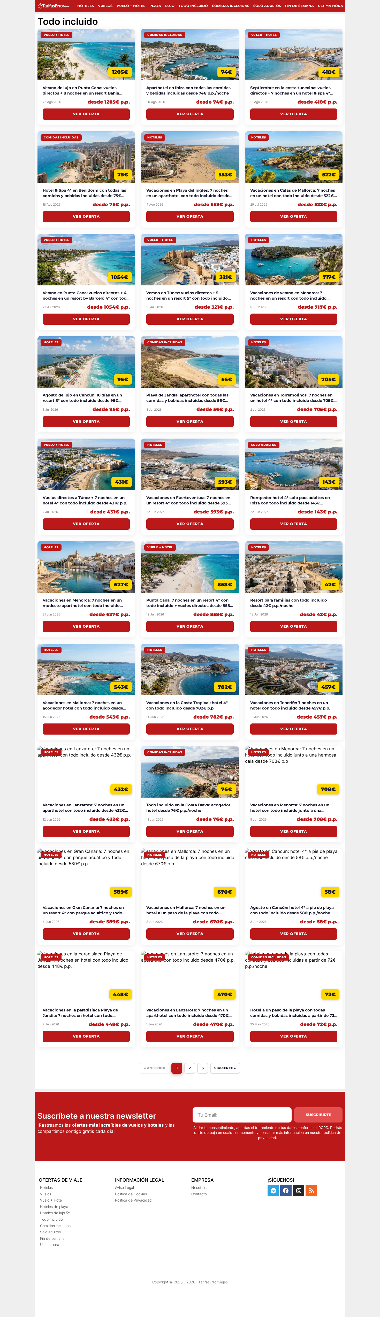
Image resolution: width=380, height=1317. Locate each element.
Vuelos (105, 6)
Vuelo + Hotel (131, 6)
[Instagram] (298, 1190)
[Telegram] (273, 1190)
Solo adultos (267, 6)
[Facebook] (286, 1190)
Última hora (330, 6)
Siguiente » (225, 1068)
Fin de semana (299, 6)
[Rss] (311, 1190)
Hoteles (85, 6)
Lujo (169, 6)
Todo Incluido (193, 6)
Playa (155, 6)
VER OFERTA (86, 114)
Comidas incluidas (230, 6)
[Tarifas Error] (54, 6)
